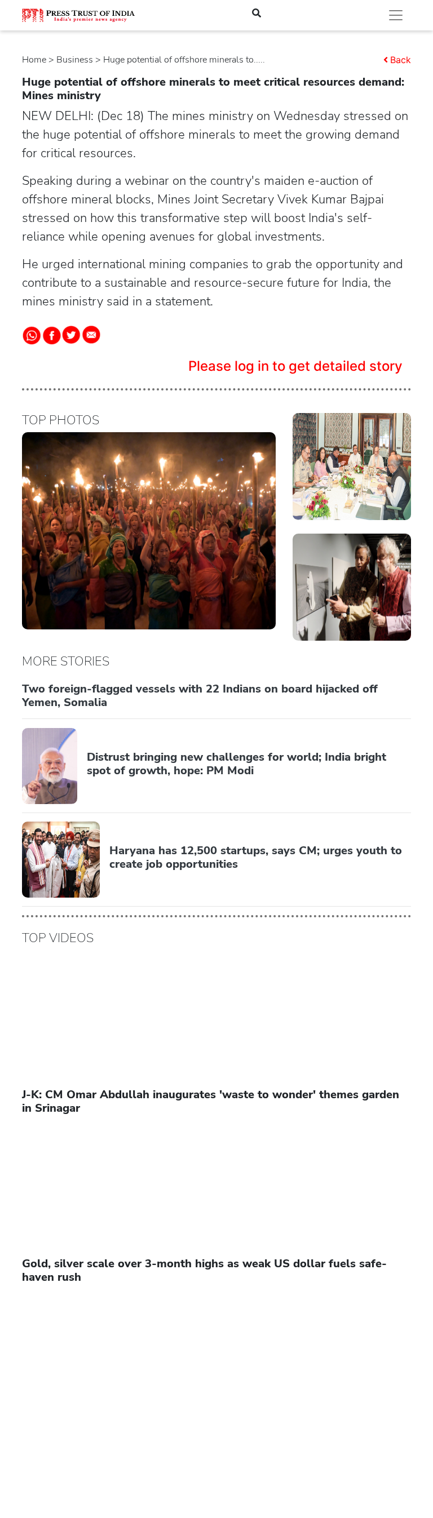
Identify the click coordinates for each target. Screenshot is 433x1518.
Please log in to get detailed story (295, 366)
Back (400, 59)
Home (34, 60)
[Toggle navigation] (396, 15)
